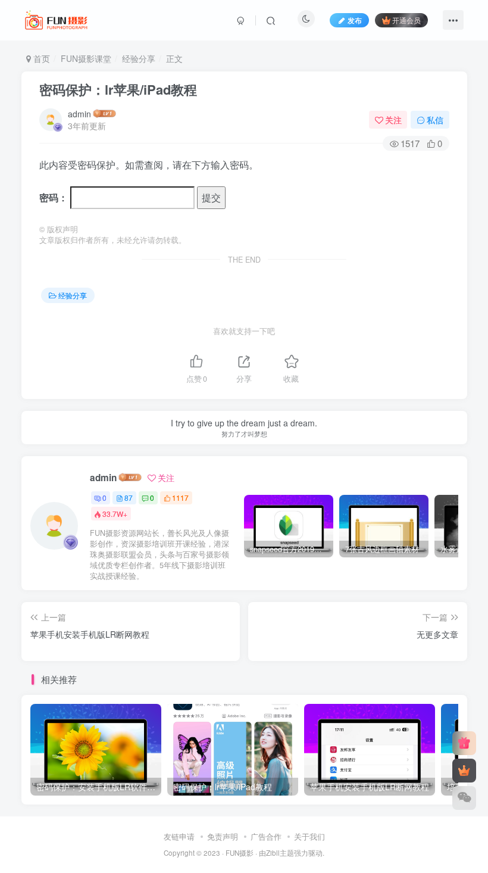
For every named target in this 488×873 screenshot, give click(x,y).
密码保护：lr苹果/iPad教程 (118, 89)
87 (128, 497)
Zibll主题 (280, 853)
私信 (435, 120)
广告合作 (266, 836)
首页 (40, 58)
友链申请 (179, 836)
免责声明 (222, 836)
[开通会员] (464, 770)
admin (79, 114)
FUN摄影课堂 (86, 58)
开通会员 (406, 20)
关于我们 (309, 836)
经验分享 (138, 58)
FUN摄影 (240, 853)
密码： (54, 197)
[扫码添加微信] (464, 798)
